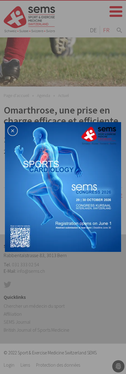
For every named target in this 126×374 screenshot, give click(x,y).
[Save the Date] (63, 186)
